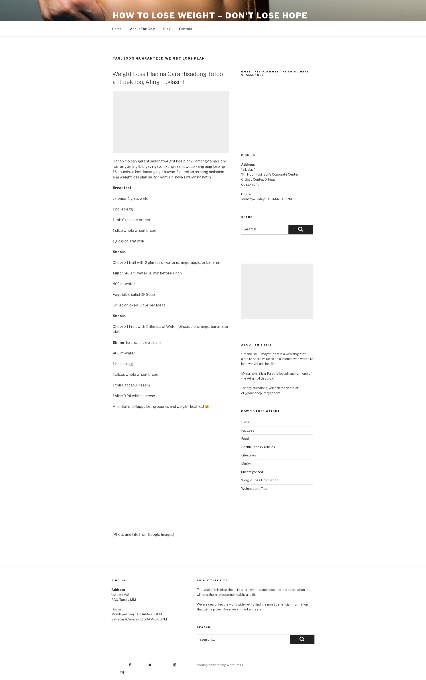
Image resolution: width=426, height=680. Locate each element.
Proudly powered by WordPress (220, 665)
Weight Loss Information (259, 480)
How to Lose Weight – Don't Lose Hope (210, 15)
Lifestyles (248, 455)
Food (245, 438)
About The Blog (142, 29)
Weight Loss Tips (254, 488)
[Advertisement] (171, 122)
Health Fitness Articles (258, 447)
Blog (167, 29)
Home (117, 29)
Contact (185, 29)
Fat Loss (247, 430)
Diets (245, 422)
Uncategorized (252, 472)
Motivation (249, 464)
